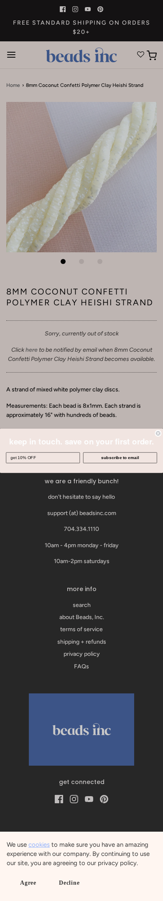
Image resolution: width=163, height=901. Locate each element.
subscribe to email (120, 457)
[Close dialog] (158, 433)
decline (69, 883)
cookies (39, 844)
